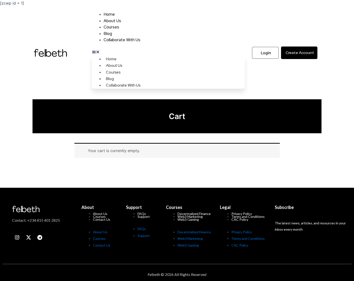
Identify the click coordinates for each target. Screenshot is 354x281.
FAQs (142, 229)
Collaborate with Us (122, 39)
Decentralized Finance (194, 232)
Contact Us (101, 219)
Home (109, 14)
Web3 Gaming (188, 219)
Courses (111, 27)
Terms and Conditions (248, 238)
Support (144, 216)
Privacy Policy (241, 232)
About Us (112, 20)
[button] (168, 52)
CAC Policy (239, 219)
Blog (108, 33)
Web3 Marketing (190, 238)
